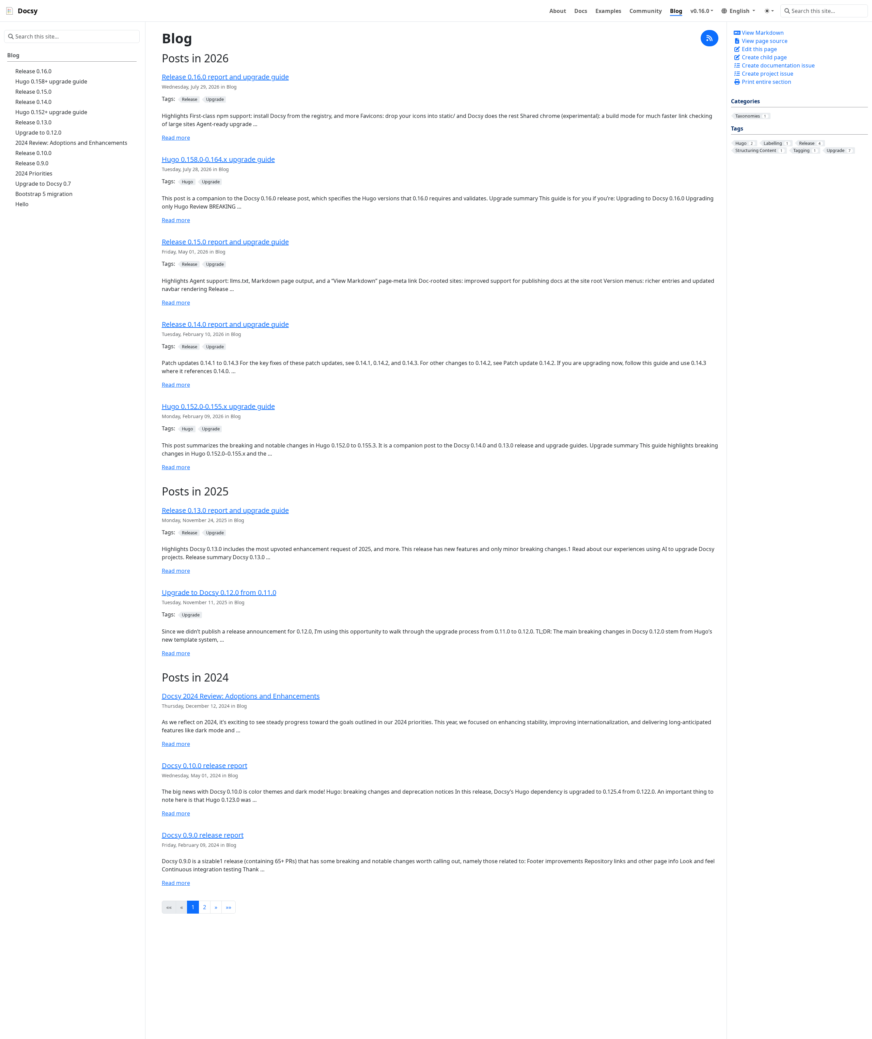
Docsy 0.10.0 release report (204, 765)
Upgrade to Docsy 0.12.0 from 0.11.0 (219, 592)
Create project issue (767, 73)
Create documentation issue (778, 65)
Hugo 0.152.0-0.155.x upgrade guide (218, 406)
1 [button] (192, 907)
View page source (764, 41)
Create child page (764, 57)
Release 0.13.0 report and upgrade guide (225, 510)
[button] (702, 11)
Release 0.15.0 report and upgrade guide (225, 241)
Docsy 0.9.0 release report (203, 835)
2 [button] (204, 907)
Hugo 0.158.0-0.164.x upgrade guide (218, 159)
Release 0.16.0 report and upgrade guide (225, 76)
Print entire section (766, 82)
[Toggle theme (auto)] (769, 11)
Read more (176, 137)
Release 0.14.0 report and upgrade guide (225, 324)
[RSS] (709, 38)
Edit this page (759, 49)
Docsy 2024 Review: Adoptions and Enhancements (241, 696)
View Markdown (762, 32)
